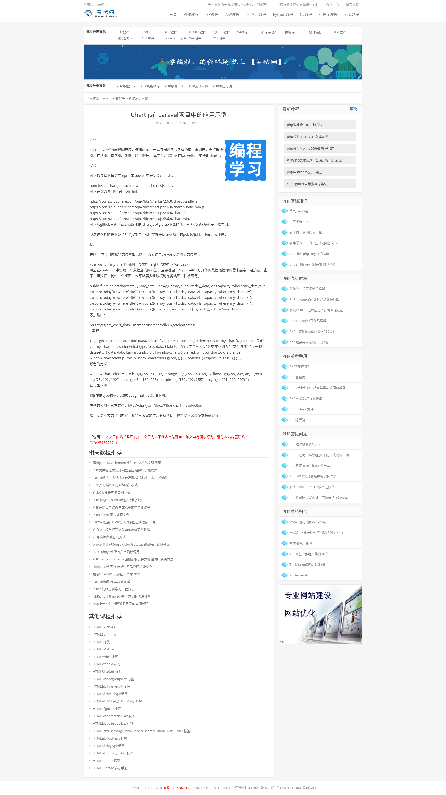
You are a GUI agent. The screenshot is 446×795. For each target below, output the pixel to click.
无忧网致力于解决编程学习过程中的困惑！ (239, 4)
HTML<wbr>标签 (105, 656)
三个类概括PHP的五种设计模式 (115, 485)
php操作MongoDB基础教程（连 (310, 148)
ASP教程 (232, 14)
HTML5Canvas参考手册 (110, 768)
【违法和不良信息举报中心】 (298, 4)
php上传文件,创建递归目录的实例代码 (120, 604)
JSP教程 (212, 14)
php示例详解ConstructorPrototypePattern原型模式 (131, 544)
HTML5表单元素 (104, 634)
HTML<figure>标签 (107, 708)
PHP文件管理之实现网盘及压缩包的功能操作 (125, 470)
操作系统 (315, 32)
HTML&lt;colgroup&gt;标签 (113, 723)
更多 (354, 109)
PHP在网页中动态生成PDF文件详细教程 (121, 507)
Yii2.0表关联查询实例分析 (111, 492)
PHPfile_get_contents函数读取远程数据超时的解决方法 (133, 559)
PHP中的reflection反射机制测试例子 (119, 500)
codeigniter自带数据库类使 (307, 184)
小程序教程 (328, 14)
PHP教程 (191, 14)
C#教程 (306, 14)
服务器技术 (125, 38)
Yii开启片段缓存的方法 (109, 537)
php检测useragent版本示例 (307, 136)
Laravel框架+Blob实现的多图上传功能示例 (124, 522)
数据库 (290, 32)
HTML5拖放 (101, 642)
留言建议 (352, 4)
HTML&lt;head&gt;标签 (110, 694)
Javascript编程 (175, 38)
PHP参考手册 (174, 86)
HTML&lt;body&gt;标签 (110, 738)
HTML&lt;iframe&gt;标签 (111, 686)
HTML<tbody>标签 (107, 664)
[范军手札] (320, 614)
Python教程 (283, 14)
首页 (173, 14)
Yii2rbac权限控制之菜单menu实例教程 (121, 529)
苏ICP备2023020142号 (291, 788)
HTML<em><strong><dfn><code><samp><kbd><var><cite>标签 (141, 731)
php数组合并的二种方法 (304, 124)
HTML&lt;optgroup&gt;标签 (113, 679)
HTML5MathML (104, 649)
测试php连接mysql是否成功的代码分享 (122, 596)
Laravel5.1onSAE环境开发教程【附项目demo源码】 (131, 477)
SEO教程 (351, 14)
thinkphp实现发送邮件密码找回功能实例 (122, 566)
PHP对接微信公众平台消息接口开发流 (314, 160)
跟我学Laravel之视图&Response (117, 574)
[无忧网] (102, 12)
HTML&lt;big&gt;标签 (109, 746)
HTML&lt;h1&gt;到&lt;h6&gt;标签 (117, 701)
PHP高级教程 (150, 86)
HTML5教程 (256, 14)
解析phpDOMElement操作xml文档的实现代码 (127, 462)
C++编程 (195, 38)
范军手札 (239, 788)
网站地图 (311, 788)
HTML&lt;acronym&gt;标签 (113, 753)
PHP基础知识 (126, 86)
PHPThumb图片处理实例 (111, 514)
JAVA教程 (147, 38)
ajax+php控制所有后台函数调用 (116, 552)
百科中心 (332, 4)
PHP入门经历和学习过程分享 (113, 589)
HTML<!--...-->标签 (106, 760)
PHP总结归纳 (222, 86)
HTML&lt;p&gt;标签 (107, 671)
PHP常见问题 (198, 86)
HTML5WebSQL (104, 627)
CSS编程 (219, 38)
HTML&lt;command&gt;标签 (114, 716)
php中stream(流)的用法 (304, 172)
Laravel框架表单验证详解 (111, 581)
